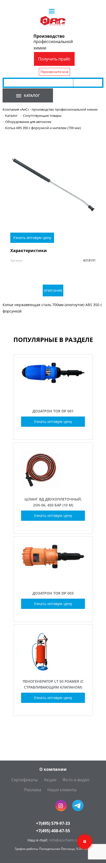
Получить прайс (54, 59)
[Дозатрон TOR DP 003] (53, 581)
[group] (53, 184)
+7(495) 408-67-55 (53, 831)
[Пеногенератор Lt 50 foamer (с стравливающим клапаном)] (53, 669)
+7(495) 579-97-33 (53, 823)
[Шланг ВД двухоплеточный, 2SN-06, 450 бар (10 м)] (53, 487)
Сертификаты (24, 780)
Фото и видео (76, 780)
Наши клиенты (62, 790)
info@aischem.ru (63, 840)
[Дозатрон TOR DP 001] (53, 399)
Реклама (32, 790)
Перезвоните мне (54, 71)
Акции (50, 780)
